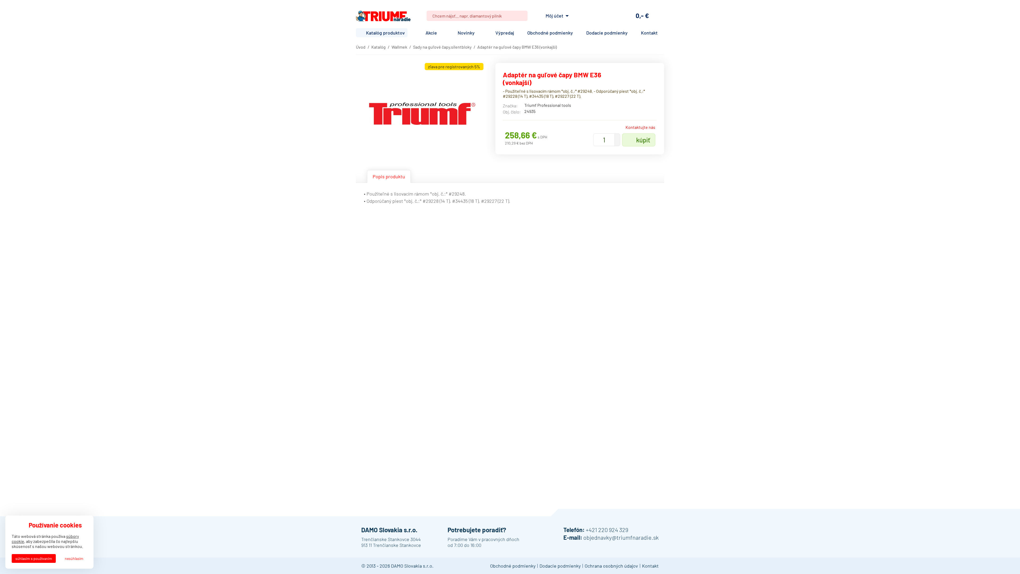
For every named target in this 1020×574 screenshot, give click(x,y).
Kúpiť (643, 140)
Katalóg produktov (385, 33)
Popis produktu (389, 176)
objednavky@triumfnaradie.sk (621, 537)
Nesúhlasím (74, 558)
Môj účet (554, 16)
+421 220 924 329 (607, 529)
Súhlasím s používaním (33, 558)
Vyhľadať (521, 16)
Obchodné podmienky (550, 33)
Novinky (466, 33)
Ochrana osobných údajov (611, 566)
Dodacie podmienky (607, 33)
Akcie (431, 33)
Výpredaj (504, 33)
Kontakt (649, 33)
